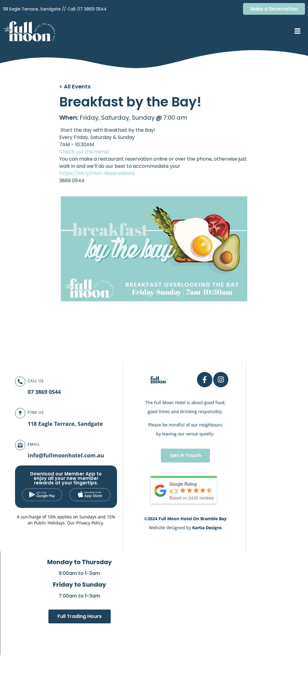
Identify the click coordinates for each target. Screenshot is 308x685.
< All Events (75, 86)
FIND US (36, 412)
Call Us (36, 380)
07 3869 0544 (92, 9)
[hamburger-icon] (297, 31)
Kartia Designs (207, 527)
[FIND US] (20, 413)
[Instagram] (221, 379)
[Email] (20, 445)
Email (34, 444)
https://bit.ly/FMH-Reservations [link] (97, 173)
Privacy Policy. (90, 523)
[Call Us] (20, 381)
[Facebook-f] (204, 379)
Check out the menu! (84, 151)
